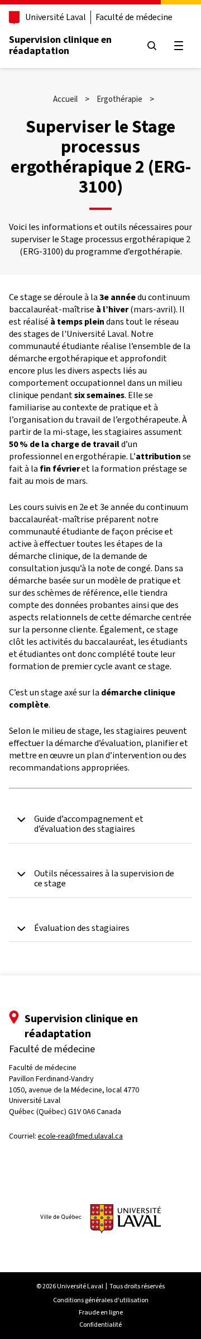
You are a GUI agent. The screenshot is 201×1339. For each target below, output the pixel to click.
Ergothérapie (119, 99)
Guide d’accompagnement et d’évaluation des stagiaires (88, 824)
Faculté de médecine (134, 17)
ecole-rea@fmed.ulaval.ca (80, 1136)
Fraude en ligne (101, 1312)
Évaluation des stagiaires (82, 928)
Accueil (65, 99)
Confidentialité (100, 1324)
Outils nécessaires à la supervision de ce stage (104, 879)
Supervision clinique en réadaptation (60, 45)
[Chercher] (151, 45)
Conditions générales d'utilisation (101, 1300)
